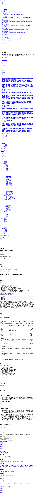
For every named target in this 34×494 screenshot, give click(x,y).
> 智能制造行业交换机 (4, 466)
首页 (1, 269)
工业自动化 (5, 221)
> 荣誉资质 (13, 461)
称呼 (1, 436)
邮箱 (1, 439)
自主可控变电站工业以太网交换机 (22, 29)
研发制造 (5, 9)
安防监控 (5, 220)
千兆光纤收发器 (9, 17)
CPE (6, 213)
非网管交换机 (4, 21)
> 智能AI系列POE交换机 (20, 466)
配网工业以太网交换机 (5, 29)
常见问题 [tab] (3, 299)
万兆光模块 (11, 14)
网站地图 (8, 486)
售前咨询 (11, 294)
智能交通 (5, 222)
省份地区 (1, 438)
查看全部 (3, 57)
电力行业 (5, 219)
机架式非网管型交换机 (20, 25)
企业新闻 (5, 144)
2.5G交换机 (7, 208)
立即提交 (2, 442)
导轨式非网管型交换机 (5, 25)
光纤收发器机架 (24, 17)
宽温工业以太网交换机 (9, 269)
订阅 (9, 456)
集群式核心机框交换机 (6, 22)
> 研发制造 (13, 475)
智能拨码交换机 (8, 21)
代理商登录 (5, 486)
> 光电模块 (2, 465)
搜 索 (1, 236)
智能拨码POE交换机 (14, 21)
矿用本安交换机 (4, 35)
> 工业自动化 (10, 471)
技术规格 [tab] (3, 297)
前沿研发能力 (4, 60)
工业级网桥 (7, 216)
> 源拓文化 (5, 461)
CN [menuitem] (2, 153)
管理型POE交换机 (8, 210)
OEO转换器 (29, 17)
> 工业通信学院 (20, 461)
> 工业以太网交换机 (19, 465)
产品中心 (4, 269)
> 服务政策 (2, 475)
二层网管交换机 (20, 21)
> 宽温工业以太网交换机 (12, 465)
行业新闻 (5, 145)
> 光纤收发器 (6, 465)
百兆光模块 (4, 14)
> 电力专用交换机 (25, 465)
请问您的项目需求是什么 (4, 441)
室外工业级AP (8, 215)
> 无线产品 (25, 466)
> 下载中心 (9, 475)
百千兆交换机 (8, 209)
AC (6, 212)
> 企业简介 (2, 461)
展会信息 (5, 146)
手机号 (1, 437)
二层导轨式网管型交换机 (13, 25)
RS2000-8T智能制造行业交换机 (17, 38)
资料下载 (3, 385)
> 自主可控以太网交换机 (12, 466)
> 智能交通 (13, 471)
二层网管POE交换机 (26, 21)
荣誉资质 (5, 161)
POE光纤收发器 (14, 17)
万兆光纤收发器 (19, 17)
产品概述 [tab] (3, 296)
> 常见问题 (5, 475)
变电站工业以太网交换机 (13, 29)
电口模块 (14, 14)
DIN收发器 (7, 179)
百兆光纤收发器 (4, 17)
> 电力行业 (2, 471)
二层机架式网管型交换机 (28, 25)
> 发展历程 (9, 461)
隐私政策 (1, 486)
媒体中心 (5, 147)
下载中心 (5, 142)
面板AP (7, 214)
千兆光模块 (7, 14)
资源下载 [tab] (3, 298)
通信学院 (5, 10)
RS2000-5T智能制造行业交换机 (7, 38)
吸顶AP (7, 217)
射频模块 (21, 14)
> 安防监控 (5, 471)
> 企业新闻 (16, 461)
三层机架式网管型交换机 (14, 32)
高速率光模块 (18, 14)
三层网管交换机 (8, 194)
